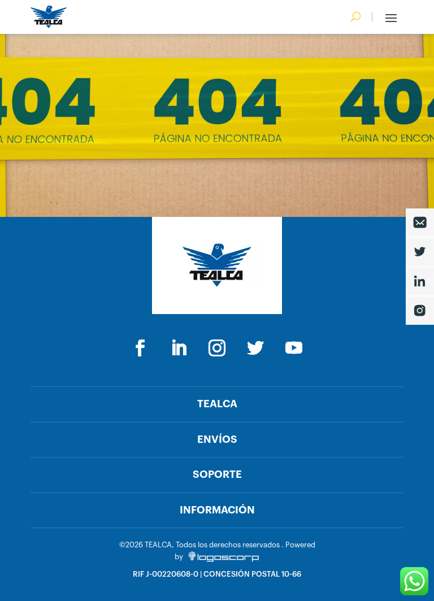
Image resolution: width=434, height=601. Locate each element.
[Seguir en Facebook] (140, 348)
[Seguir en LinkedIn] (179, 348)
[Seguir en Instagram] (217, 348)
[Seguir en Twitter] (255, 348)
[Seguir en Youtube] (294, 348)
